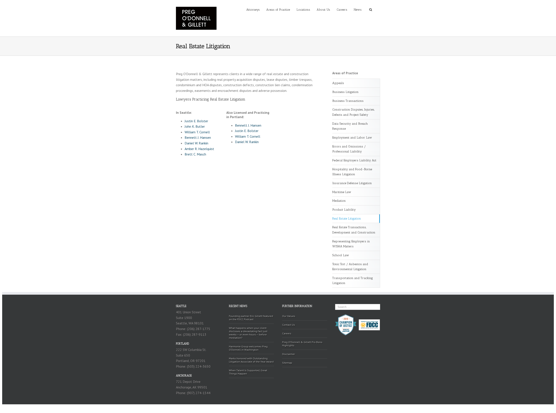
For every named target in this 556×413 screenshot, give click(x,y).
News (358, 10)
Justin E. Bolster (196, 121)
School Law (340, 255)
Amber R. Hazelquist (199, 149)
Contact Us (288, 324)
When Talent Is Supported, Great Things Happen (248, 372)
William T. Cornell (197, 132)
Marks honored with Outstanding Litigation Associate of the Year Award (251, 360)
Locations (303, 10)
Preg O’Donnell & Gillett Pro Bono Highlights (302, 343)
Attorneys (253, 10)
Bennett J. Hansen (198, 137)
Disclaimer (288, 354)
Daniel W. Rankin (196, 143)
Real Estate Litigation (346, 218)
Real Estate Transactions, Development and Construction (353, 229)
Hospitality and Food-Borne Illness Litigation (352, 171)
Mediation (339, 201)
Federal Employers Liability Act (354, 160)
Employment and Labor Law (352, 137)
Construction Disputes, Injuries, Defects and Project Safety (353, 112)
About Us (323, 10)
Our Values (288, 316)
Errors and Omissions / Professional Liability (349, 149)
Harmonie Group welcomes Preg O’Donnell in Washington (248, 348)
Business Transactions (348, 101)
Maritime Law (341, 192)
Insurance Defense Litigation (352, 183)
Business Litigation (345, 92)
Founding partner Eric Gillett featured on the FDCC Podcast (251, 317)
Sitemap (287, 362)
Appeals (338, 83)
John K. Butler (195, 126)
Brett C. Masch (195, 154)
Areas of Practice (278, 10)
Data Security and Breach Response (350, 126)
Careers (342, 10)
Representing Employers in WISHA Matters (351, 244)
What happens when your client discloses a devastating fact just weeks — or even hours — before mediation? (248, 332)
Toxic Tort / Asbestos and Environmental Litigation (350, 266)
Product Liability (344, 209)
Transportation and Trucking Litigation (352, 280)
